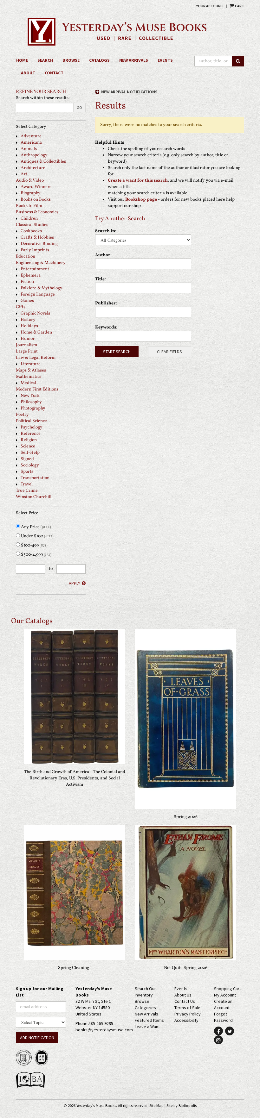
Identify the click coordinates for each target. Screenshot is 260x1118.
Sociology (30, 465)
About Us (183, 995)
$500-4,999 (35, 555)
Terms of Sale (187, 1007)
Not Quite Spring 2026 (185, 968)
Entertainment (35, 269)
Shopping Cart (227, 988)
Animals (29, 149)
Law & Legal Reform (35, 358)
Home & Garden (36, 332)
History (28, 320)
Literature (31, 364)
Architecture (33, 168)
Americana (31, 143)
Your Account (209, 5)
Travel (27, 484)
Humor (28, 339)
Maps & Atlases (31, 370)
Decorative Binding (39, 244)
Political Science (31, 421)
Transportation (35, 478)
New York (30, 396)
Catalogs (99, 60)
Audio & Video (30, 181)
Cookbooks (31, 231)
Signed (27, 459)
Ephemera (31, 275)
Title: (100, 279)
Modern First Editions (37, 389)
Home (22, 60)
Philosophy (31, 402)
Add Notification (37, 1037)
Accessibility (186, 1020)
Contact (54, 73)
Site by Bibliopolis (181, 1105)
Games (27, 301)
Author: (103, 255)
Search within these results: (42, 98)
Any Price (35, 527)
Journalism (26, 345)
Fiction (27, 282)
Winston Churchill (33, 497)
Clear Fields (169, 351)
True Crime (27, 491)
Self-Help (30, 453)
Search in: (105, 231)
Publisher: (106, 303)
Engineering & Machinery (41, 263)
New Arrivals (133, 60)
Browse (71, 60)
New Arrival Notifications (129, 92)
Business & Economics (37, 212)
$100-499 (34, 545)
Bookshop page (141, 200)
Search (45, 60)
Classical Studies (32, 225)
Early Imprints (35, 250)
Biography (31, 193)
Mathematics (28, 377)
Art (24, 174)
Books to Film (29, 206)
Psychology (31, 427)
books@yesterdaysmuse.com (104, 1030)
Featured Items (149, 1020)
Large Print (27, 351)
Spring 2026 (186, 817)
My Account (225, 995)
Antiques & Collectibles (43, 162)
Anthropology (34, 155)
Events (165, 60)
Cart (239, 5)
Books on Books (36, 200)
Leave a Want (147, 1026)
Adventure (31, 136)
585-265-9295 (100, 1023)
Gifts (20, 307)
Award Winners (36, 187)
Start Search (117, 351)
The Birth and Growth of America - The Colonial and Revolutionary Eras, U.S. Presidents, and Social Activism (74, 778)
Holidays (29, 326)
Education (25, 256)
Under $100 (37, 536)
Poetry (22, 415)
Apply (74, 583)
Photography (33, 408)
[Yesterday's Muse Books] (130, 32)
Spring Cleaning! (74, 968)
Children (29, 218)
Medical (28, 383)
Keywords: (106, 327)
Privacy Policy (187, 1014)
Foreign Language (38, 294)
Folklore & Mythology (41, 288)
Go (79, 107)
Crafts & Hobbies (37, 237)
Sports (27, 472)
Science (28, 446)
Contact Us (184, 1001)
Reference (31, 434)
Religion (29, 440)
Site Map (156, 1105)
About (28, 73)
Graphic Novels (35, 313)
